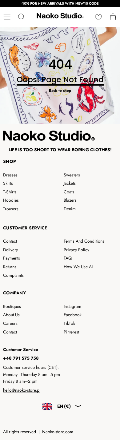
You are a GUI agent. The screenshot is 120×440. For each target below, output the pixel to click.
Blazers (70, 200)
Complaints (13, 275)
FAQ (68, 258)
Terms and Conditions (84, 241)
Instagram (72, 306)
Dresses (10, 175)
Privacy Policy (76, 250)
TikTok (69, 323)
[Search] (21, 17)
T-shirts (9, 192)
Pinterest (71, 332)
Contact (10, 241)
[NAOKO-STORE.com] (60, 16)
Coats (69, 192)
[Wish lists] (98, 17)
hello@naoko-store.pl (21, 390)
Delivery (10, 250)
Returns (9, 267)
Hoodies (11, 200)
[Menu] (7, 17)
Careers (10, 323)
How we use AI (78, 267)
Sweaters (72, 175)
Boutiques (12, 306)
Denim (70, 209)
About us (11, 315)
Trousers (10, 209)
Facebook (73, 315)
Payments (11, 258)
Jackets (70, 183)
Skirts (8, 183)
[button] (113, 17)
